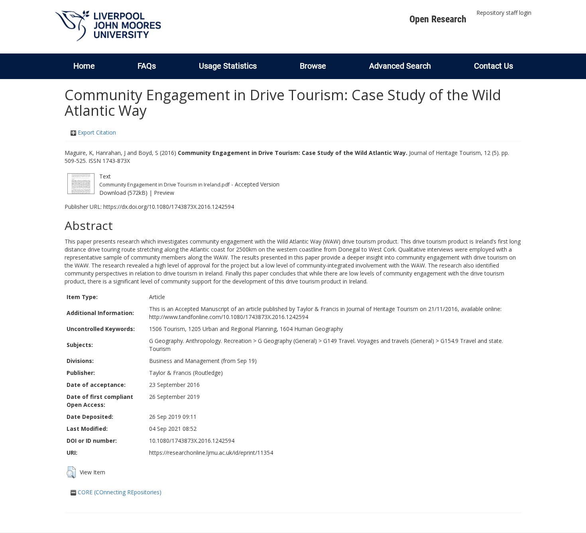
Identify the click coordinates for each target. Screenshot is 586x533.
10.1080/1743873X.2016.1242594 (191, 440)
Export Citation (96, 132)
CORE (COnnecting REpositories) (118, 492)
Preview (164, 192)
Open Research (437, 19)
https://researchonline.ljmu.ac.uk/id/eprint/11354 (211, 452)
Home (84, 66)
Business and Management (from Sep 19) (203, 361)
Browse (313, 66)
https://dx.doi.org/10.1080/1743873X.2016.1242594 (168, 206)
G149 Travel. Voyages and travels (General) (378, 341)
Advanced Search (400, 66)
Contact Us (493, 66)
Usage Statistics (228, 66)
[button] (71, 472)
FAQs (147, 66)
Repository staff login (503, 12)
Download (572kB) (123, 192)
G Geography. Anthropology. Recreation (200, 341)
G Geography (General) (287, 341)
